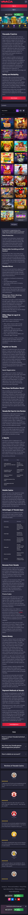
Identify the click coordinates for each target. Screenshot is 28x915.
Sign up (14, 6)
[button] (1, 20)
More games (14, 224)
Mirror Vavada (14, 98)
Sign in (14, 9)
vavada (20, 612)
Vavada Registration (14, 724)
